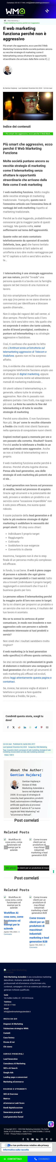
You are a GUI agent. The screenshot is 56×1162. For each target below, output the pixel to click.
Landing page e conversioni (15, 1077)
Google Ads (8, 1072)
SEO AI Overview (10, 1094)
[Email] (47, 727)
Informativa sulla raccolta (16, 1149)
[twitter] (28, 1139)
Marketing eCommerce (13, 1082)
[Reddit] (19, 727)
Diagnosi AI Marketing (13, 1024)
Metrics (6, 1098)
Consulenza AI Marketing (14, 1063)
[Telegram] (35, 727)
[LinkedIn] (25, 727)
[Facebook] (8, 727)
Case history (8, 1037)
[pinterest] (47, 1139)
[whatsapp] (51, 1139)
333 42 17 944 (20, 3)
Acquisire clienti (12, 750)
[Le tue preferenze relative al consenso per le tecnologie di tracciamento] (53, 871)
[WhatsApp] (30, 727)
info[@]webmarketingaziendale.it (17, 1012)
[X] (13, 727)
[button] (6, 847)
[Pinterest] (41, 727)
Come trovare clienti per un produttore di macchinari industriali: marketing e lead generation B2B (39, 929)
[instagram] (42, 1139)
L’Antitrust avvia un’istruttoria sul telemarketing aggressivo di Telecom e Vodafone (24, 351)
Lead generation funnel (13, 1117)
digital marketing (29, 374)
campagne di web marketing (29, 750)
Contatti (6, 1033)
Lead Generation (10, 1059)
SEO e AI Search (10, 1068)
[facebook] (23, 1139)
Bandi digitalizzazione (13, 1108)
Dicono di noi (9, 1042)
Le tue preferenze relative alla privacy (29, 1145)
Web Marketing (41, 747)
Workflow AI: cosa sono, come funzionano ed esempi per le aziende (13, 920)
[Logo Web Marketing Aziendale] (15, 9)
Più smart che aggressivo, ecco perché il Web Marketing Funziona (29, 134)
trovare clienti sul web (18, 752)
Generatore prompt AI (12, 1112)
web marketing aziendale (35, 752)
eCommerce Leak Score (13, 1103)
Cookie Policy (27, 1134)
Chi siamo (7, 1047)
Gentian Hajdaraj (11, 88)
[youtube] (33, 1139)
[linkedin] (37, 1139)
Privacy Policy (16, 1134)
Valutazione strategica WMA (15, 1028)
